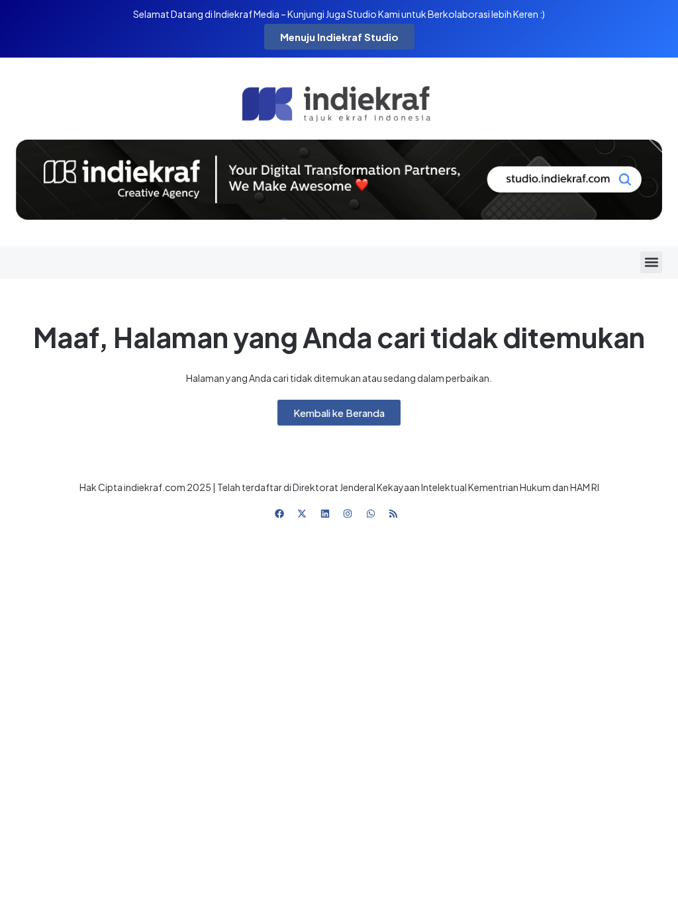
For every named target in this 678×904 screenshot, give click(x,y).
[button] (651, 262)
